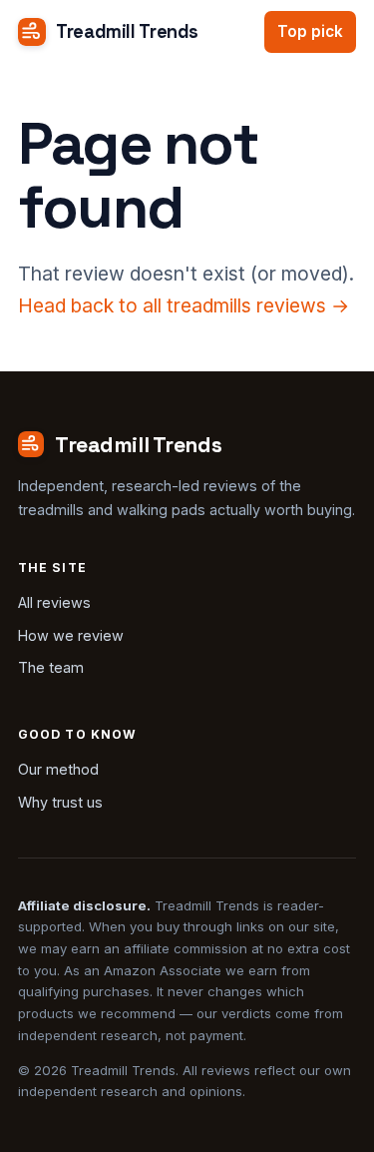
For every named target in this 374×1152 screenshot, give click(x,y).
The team (51, 667)
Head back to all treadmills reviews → (183, 305)
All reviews (54, 602)
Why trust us (60, 802)
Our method (58, 769)
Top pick (310, 31)
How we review (71, 635)
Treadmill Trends (127, 31)
